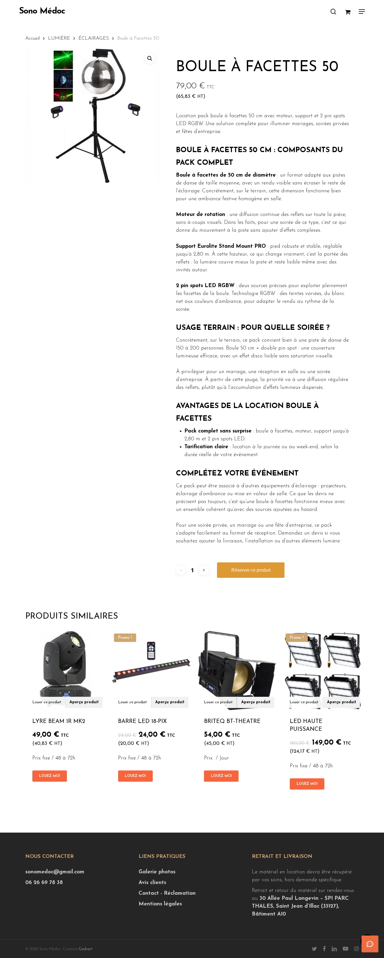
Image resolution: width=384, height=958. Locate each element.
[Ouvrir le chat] (370, 944)
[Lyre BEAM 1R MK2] (65, 671)
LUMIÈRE (59, 38)
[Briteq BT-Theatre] (237, 671)
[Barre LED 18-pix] (151, 671)
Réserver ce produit (250, 570)
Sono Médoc (42, 11)
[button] (362, 11)
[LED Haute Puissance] (323, 671)
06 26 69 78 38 (44, 882)
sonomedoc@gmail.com (54, 872)
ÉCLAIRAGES (93, 38)
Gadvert (85, 949)
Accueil (32, 38)
